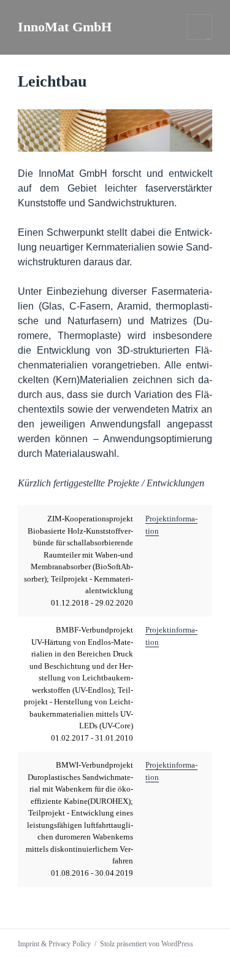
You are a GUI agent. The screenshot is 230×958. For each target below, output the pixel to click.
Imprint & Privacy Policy (54, 944)
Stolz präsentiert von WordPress (146, 944)
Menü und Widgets (199, 39)
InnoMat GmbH (65, 26)
